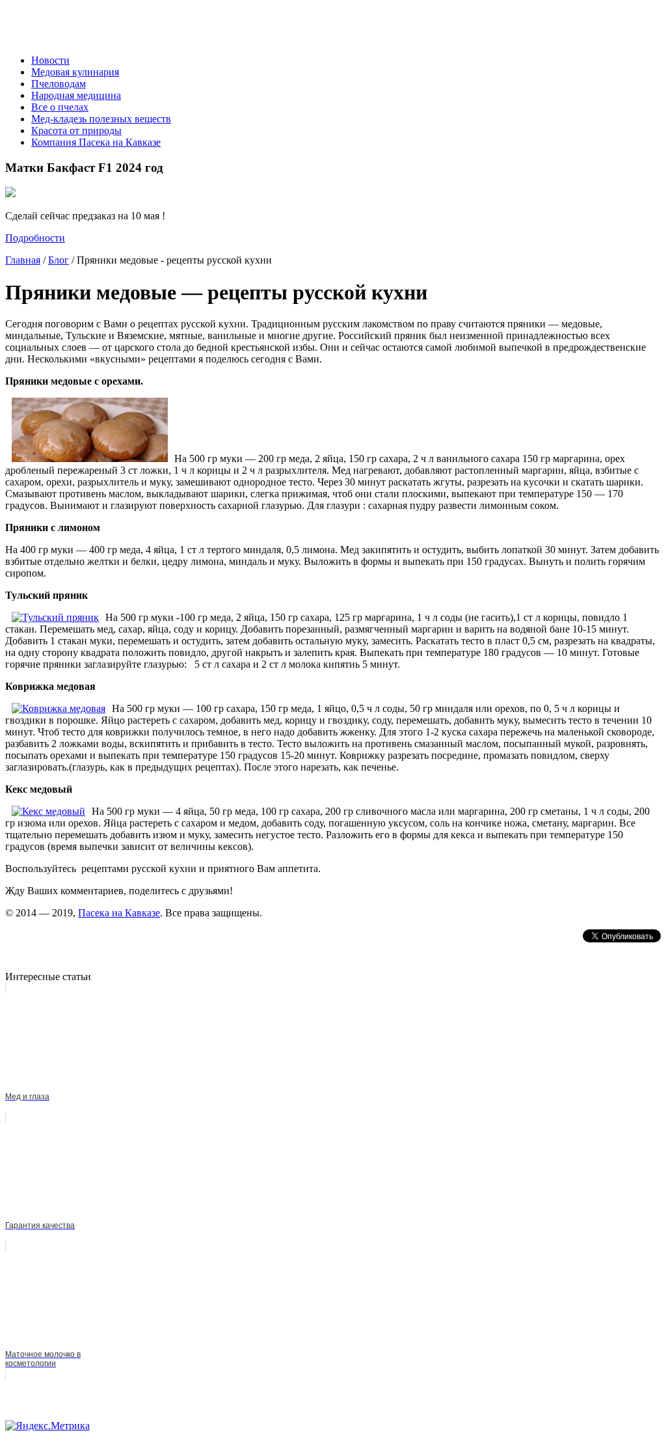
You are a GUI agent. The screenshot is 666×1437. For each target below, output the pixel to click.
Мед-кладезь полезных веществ (101, 118)
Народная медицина (76, 95)
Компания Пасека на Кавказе (96, 142)
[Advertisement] (157, 948)
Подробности (35, 237)
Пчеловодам (58, 83)
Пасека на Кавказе (119, 912)
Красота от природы (76, 130)
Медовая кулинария (75, 71)
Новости (50, 60)
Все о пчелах (59, 107)
